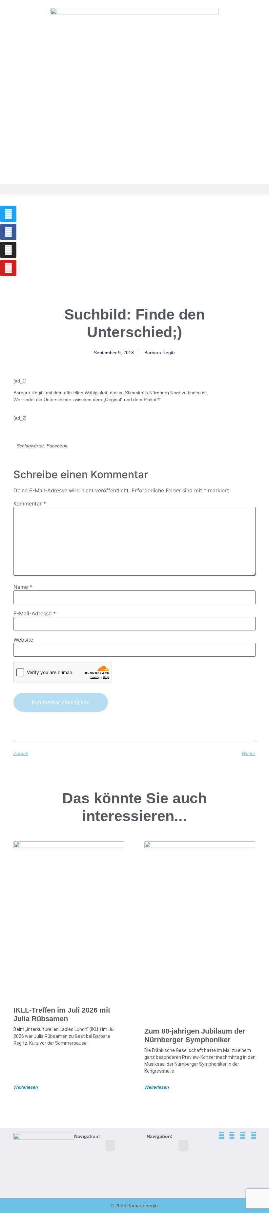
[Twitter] (8, 214)
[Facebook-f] (8, 232)
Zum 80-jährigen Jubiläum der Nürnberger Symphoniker (194, 1035)
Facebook (57, 445)
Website (23, 639)
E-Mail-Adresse (34, 613)
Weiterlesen (25, 1087)
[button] (134, 189)
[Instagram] (8, 250)
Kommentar (29, 503)
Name (22, 586)
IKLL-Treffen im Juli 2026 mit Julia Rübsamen (61, 1014)
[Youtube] (8, 268)
